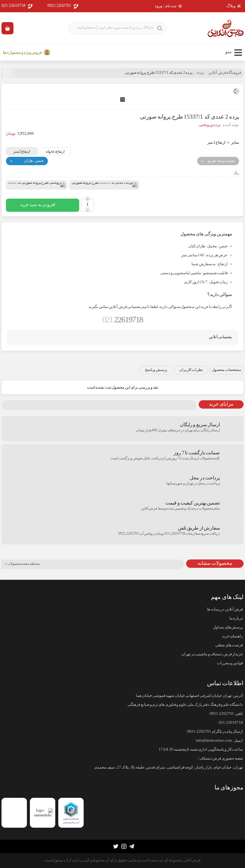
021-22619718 (231, 722)
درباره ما (236, 618)
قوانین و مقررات (230, 663)
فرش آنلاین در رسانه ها (225, 609)
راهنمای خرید (232, 636)
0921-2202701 (222, 713)
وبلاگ (230, 6)
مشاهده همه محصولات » (22, 563)
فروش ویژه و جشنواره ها (22, 52)
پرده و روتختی (209, 125)
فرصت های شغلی (229, 645)
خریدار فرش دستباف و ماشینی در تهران (212, 654)
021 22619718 (13, 5)
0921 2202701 (59, 5)
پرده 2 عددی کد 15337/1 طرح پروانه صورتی (159, 72)
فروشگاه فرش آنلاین (224, 72)
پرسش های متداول (228, 627)
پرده (200, 72)
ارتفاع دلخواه (55, 151)
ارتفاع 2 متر (21, 151)
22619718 (122, 319)
